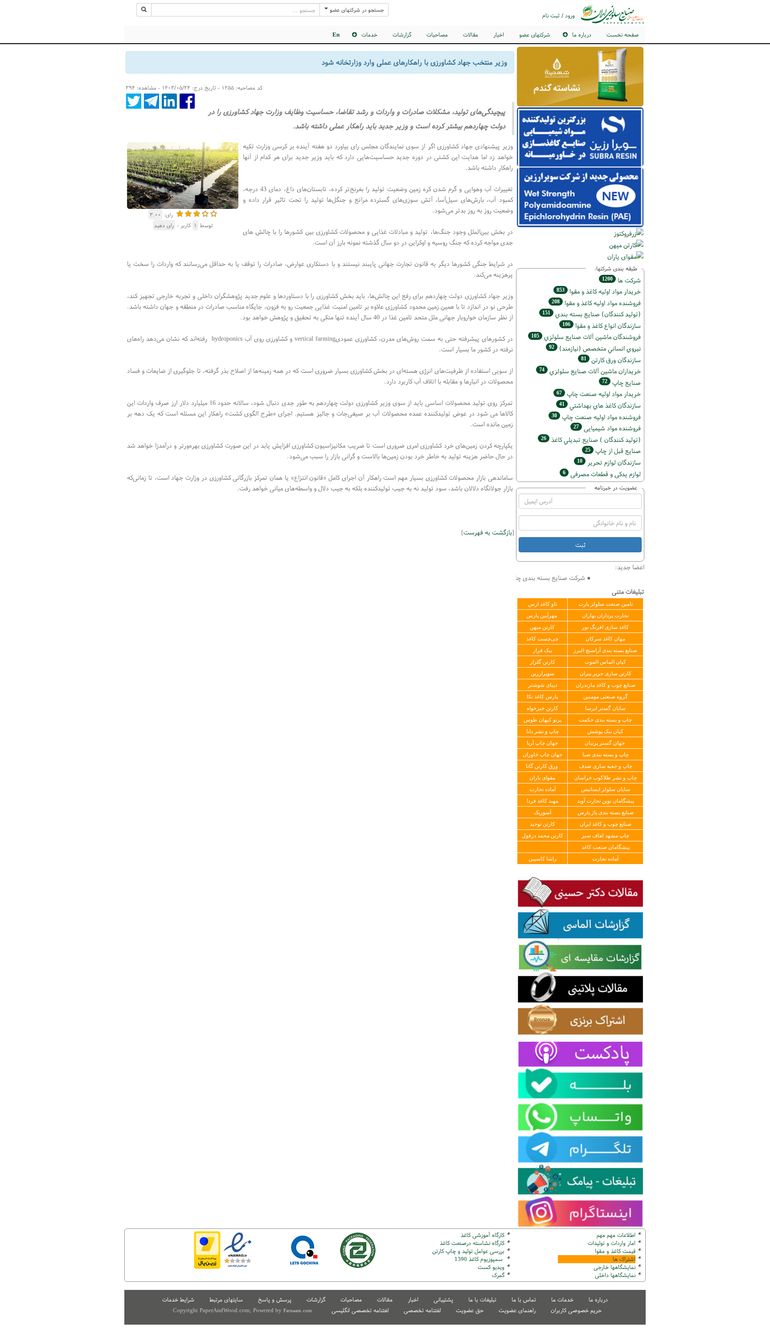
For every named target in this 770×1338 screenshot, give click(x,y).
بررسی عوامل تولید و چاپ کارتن (468, 1251)
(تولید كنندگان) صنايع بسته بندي (591, 313)
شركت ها (621, 280)
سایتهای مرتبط (226, 1299)
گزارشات (402, 34)
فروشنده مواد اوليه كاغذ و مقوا (596, 302)
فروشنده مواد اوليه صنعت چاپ (596, 416)
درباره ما (598, 1299)
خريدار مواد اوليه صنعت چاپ (599, 393)
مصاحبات (437, 34)
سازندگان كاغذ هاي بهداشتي (600, 405)
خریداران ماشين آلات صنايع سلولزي (590, 370)
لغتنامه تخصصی (422, 1310)
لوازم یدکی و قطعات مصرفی (602, 473)
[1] (179, 212)
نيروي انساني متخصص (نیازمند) (595, 348)
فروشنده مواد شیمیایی (607, 427)
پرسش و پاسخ (274, 1299)
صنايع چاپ (621, 382)
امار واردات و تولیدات (611, 1243)
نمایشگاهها (614, 1267)
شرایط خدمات (178, 1299)
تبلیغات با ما (482, 1299)
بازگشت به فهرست (487, 532)
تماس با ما (524, 1299)
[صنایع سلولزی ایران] (612, 14)
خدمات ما (562, 1299)
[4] (205, 212)
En (336, 34)
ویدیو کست (491, 1267)
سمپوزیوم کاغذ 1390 (479, 1259)
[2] (188, 212)
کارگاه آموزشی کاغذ (482, 1235)
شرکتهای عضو (534, 34)
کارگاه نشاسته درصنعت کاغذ (471, 1243)
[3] (196, 212)
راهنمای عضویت (517, 1310)
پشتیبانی (443, 1299)
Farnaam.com (297, 1310)
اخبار (498, 34)
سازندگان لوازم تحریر (609, 462)
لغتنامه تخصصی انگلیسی (360, 1310)
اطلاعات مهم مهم (616, 1235)
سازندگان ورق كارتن (611, 359)
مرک (497, 1275)
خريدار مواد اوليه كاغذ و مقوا (599, 291)
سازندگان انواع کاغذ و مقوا (601, 325)
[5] (213, 212)
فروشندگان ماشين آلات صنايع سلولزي (586, 336)
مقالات (470, 34)
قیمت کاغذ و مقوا (615, 1251)
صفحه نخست (622, 34)
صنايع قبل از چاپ (613, 450)
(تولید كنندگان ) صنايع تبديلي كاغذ (591, 439)
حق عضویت (469, 1310)
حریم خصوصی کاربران (576, 1310)
